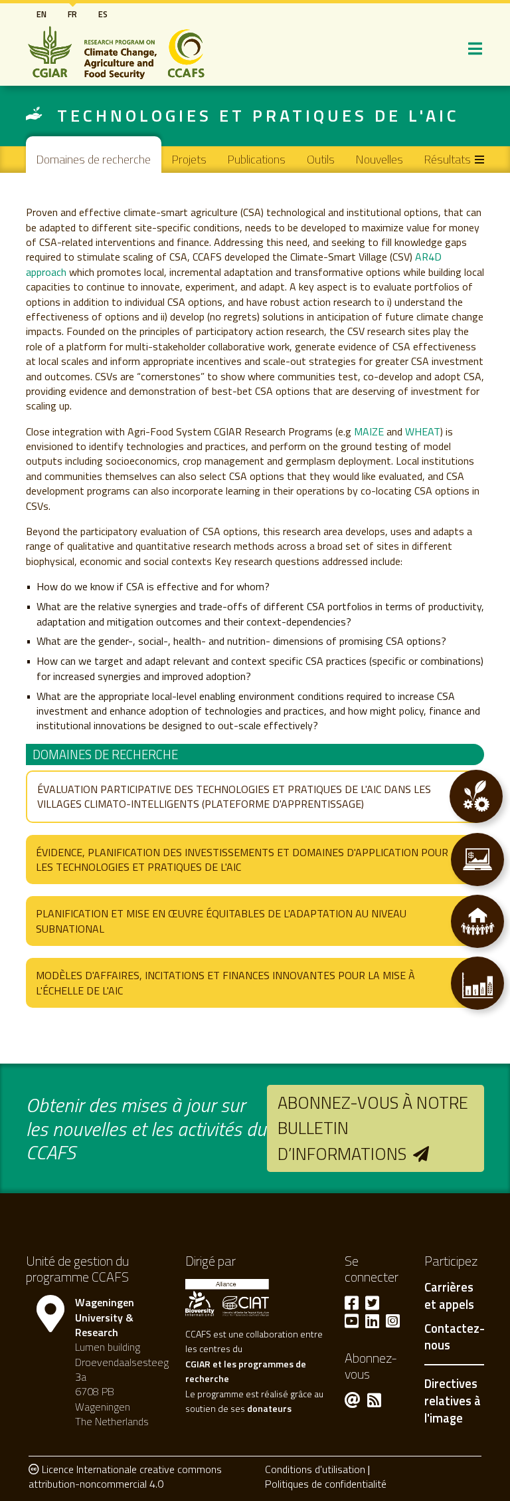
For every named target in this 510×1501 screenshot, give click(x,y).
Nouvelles (379, 159)
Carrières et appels (449, 1296)
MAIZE (370, 431)
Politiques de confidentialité (325, 1483)
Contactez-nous (454, 1337)
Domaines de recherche (94, 159)
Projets (189, 159)
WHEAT (422, 431)
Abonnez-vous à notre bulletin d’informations (373, 1128)
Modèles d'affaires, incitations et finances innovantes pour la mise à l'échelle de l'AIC (225, 982)
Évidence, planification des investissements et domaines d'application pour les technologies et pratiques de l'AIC (242, 859)
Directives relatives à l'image (452, 1400)
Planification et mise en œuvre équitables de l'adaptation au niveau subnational (221, 920)
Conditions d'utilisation (315, 1469)
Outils (321, 159)
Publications (257, 159)
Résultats (447, 159)
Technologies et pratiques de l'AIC (258, 115)
